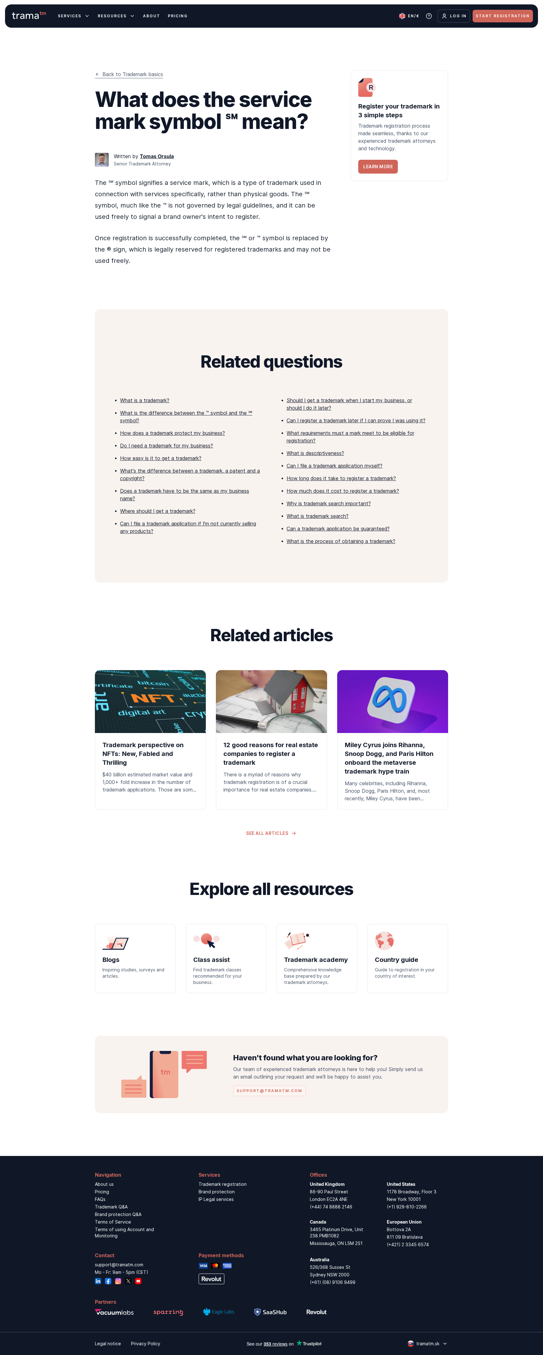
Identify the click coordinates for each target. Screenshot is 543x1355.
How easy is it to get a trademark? (160, 458)
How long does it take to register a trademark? (341, 478)
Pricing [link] (102, 1191)
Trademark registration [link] (223, 1184)
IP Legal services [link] (216, 1199)
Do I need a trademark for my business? (166, 445)
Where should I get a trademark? (157, 511)
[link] (399, 125)
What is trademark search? (317, 516)
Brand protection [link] (217, 1191)
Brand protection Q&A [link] (118, 1214)
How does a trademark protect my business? (172, 433)
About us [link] (104, 1184)
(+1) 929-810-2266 (407, 1206)
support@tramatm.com (119, 1264)
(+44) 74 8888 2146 (331, 1206)
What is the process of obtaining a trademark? (341, 541)
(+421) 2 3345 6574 (408, 1244)
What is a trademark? (144, 400)
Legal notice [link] (108, 1343)
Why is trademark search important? (329, 503)
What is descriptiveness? (315, 453)
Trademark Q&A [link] (111, 1206)
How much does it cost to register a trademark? (343, 491)
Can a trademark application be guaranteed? (338, 528)
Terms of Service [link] (113, 1221)
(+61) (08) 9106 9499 (332, 1282)
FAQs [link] (100, 1199)
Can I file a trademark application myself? (334, 466)
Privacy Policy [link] (145, 1343)
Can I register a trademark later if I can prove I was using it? (356, 420)
